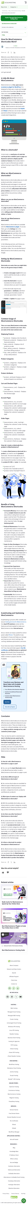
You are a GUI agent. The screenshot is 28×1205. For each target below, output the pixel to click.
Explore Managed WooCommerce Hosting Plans (14, 18)
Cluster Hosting (14, 1019)
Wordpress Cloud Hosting (14, 1068)
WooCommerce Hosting (14, 1094)
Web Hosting (14, 1008)
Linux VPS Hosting (14, 1030)
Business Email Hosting (14, 1037)
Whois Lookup (14, 1158)
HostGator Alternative (14, 1166)
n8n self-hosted (14, 1139)
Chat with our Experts (10, 706)
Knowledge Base (14, 1151)
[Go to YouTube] (20, 999)
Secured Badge (14, 1162)
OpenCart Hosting (14, 1086)
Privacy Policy (6, 1193)
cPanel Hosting (14, 1048)
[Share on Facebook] (8, 52)
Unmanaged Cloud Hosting (14, 1023)
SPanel (11, 635)
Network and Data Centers (14, 969)
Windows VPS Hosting (14, 1026)
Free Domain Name (14, 1113)
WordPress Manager (14, 1132)
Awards (14, 972)
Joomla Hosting (14, 1071)
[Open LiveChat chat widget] (23, 1200)
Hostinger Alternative (14, 1184)
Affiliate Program (14, 976)
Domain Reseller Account (14, 1117)
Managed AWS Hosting (14, 1015)
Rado (16, 45)
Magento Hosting (14, 1097)
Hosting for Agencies (14, 1041)
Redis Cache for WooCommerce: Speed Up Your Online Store (12, 903)
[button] (3, 872)
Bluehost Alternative (14, 1188)
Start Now (7, 702)
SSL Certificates (14, 1120)
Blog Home (4, 7)
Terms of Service (15, 1193)
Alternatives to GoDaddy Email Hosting (14, 1177)
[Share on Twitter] (11, 52)
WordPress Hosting (14, 1064)
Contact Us (14, 984)
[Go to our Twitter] (16, 999)
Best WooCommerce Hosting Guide (9, 23)
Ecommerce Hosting (14, 1090)
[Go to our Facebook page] (7, 999)
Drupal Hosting (14, 1075)
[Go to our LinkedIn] (12, 999)
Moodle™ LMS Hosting (14, 1079)
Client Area (14, 980)
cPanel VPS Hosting (14, 1052)
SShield (14, 1128)
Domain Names (14, 1109)
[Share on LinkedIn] (14, 52)
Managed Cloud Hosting (14, 1012)
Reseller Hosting (14, 1034)
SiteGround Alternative (14, 1169)
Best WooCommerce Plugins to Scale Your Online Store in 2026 (14, 927)
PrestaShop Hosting (14, 1101)
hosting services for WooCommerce (15, 622)
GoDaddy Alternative (14, 1173)
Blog (14, 1147)
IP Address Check (14, 1155)
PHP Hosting (14, 1045)
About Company (14, 965)
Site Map (23, 1193)
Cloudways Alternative (14, 1181)
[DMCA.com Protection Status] (14, 1197)
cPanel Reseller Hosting (14, 1056)
